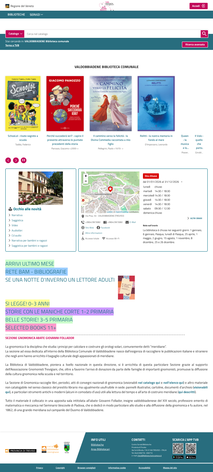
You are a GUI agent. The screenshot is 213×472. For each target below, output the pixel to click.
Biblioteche (16, 14)
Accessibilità (144, 467)
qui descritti (187, 392)
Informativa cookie (117, 467)
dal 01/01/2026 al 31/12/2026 (161, 182)
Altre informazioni (93, 233)
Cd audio (16, 235)
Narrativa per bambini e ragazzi (29, 240)
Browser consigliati (87, 467)
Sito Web (89, 227)
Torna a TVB (12, 45)
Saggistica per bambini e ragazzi (30, 246)
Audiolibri (17, 230)
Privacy (39, 467)
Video (15, 225)
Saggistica (17, 220)
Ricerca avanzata (195, 44)
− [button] (86, 181)
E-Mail (133, 222)
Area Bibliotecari (100, 449)
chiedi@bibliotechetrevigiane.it (149, 455)
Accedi (196, 6)
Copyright (60, 467)
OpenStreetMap (122, 211)
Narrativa (17, 215)
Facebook (105, 227)
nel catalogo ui (149, 382)
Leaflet (109, 211)
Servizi (35, 14)
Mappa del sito (170, 467)
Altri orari (196, 218)
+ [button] (86, 176)
